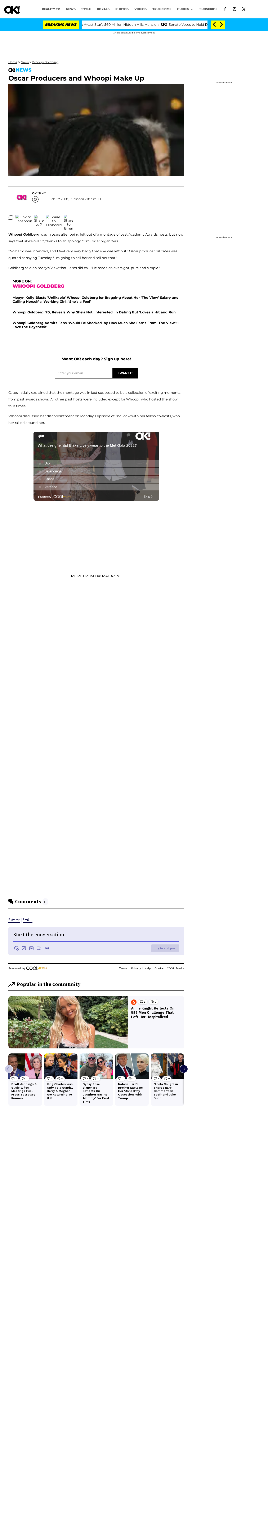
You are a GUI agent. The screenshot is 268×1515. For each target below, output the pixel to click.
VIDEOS (140, 9)
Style (86, 9)
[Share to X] (39, 217)
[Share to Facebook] (23, 217)
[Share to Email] (68, 217)
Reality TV (51, 9)
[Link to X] (244, 9)
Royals (103, 9)
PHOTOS (122, 9)
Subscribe (208, 9)
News (25, 62)
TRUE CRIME (161, 9)
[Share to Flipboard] (54, 217)
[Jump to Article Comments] (10, 217)
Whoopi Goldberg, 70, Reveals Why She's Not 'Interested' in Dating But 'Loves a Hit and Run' (95, 312)
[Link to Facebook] (225, 9)
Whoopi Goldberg (45, 62)
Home (12, 62)
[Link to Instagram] (234, 9)
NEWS (71, 9)
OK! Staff (38, 193)
